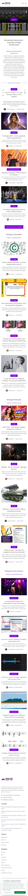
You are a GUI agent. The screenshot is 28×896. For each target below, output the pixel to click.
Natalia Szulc (4, 837)
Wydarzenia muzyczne (14, 169)
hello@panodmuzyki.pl (8, 799)
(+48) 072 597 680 (7, 797)
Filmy (2, 854)
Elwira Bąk (3, 845)
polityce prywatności (6, 889)
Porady (3, 870)
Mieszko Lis (3, 839)
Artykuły (4, 804)
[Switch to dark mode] (22, 3)
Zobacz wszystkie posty (14, 237)
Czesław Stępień (5, 842)
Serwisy (3, 852)
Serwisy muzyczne (5, 865)
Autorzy (3, 834)
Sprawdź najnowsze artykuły (14, 227)
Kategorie (4, 849)
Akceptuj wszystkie (20, 892)
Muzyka (14, 19)
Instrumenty (14, 598)
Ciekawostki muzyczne (6, 867)
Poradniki (14, 259)
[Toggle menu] (25, 3)
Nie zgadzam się (8, 892)
